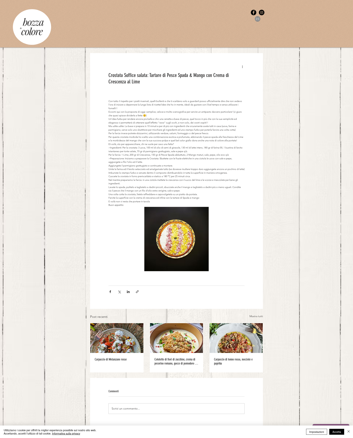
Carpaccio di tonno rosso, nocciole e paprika (233, 361)
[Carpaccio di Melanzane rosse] (116, 338)
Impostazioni (316, 432)
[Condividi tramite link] (137, 291)
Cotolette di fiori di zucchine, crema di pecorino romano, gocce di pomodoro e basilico (175, 361)
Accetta (336, 432)
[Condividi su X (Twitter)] (119, 291)
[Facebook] (253, 12)
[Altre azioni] (242, 66)
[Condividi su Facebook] (110, 291)
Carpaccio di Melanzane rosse (111, 359)
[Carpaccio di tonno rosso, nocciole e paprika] (236, 338)
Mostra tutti (256, 316)
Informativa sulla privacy (66, 433)
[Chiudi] (348, 431)
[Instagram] (261, 12)
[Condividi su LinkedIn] (128, 291)
